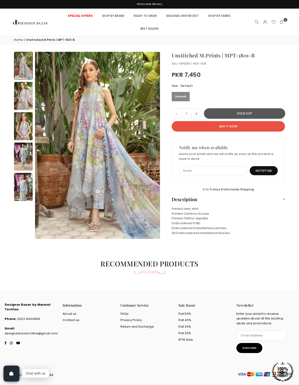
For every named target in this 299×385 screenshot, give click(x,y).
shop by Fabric (219, 16)
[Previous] (44, 145)
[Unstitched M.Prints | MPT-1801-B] (23, 65)
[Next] (151, 145)
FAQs (124, 314)
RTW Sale (185, 339)
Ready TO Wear (145, 16)
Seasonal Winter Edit (182, 16)
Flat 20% (184, 333)
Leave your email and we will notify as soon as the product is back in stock (226, 156)
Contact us (71, 320)
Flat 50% (184, 314)
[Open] (11, 374)
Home (18, 40)
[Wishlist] (273, 22)
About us (69, 314)
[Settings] (265, 22)
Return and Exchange (137, 326)
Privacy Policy (131, 320)
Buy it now (228, 126)
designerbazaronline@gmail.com (31, 333)
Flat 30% (184, 326)
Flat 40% (184, 320)
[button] (282, 22)
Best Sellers (149, 29)
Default (180, 96)
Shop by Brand (113, 16)
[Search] (257, 22)
